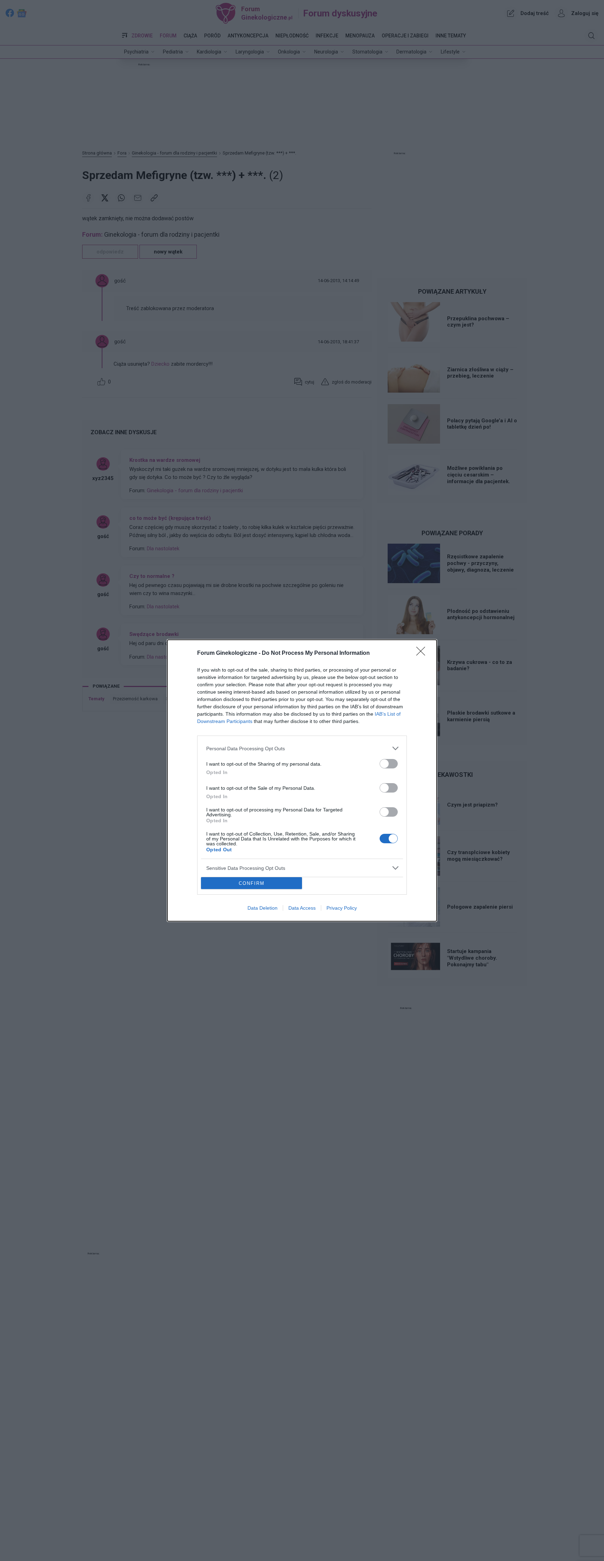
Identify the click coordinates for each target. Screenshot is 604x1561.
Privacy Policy (341, 908)
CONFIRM (252, 883)
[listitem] (302, 748)
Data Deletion (262, 908)
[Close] (423, 653)
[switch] (389, 763)
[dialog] (302, 780)
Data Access (302, 908)
